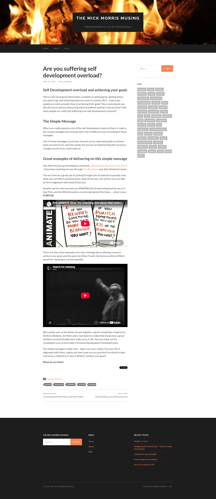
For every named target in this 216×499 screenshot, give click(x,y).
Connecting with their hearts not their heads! (63, 395)
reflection (158, 142)
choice (151, 94)
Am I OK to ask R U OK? (144, 464)
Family (164, 111)
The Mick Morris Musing (108, 18)
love (159, 125)
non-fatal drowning (158, 129)
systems (92, 384)
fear (140, 116)
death (164, 103)
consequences (144, 103)
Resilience (142, 147)
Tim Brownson (90, 169)
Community (143, 98)
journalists (150, 120)
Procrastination (145, 142)
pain (140, 134)
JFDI (140, 120)
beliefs (48, 384)
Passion (51, 379)
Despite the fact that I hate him (109, 165)
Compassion (156, 98)
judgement (161, 120)
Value (160, 151)
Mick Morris (65, 82)
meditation (143, 129)
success (82, 384)
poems (163, 138)
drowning (142, 111)
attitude (142, 89)
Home (45, 49)
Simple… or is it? (141, 441)
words (141, 156)
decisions (142, 107)
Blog (67, 49)
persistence (153, 138)
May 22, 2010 (49, 82)
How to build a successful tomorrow (111, 395)
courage (156, 103)
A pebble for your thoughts (145, 454)
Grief (147, 116)
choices (160, 94)
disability (152, 107)
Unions (152, 151)
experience (154, 111)
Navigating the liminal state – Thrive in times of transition (153, 447)
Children (142, 94)
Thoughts (142, 151)
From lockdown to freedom (145, 459)
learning (71, 384)
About (57, 49)
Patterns (58, 379)
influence (59, 384)
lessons (151, 125)
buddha (159, 89)
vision (168, 151)
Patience (158, 134)
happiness (156, 116)
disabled (163, 107)
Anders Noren (159, 487)
